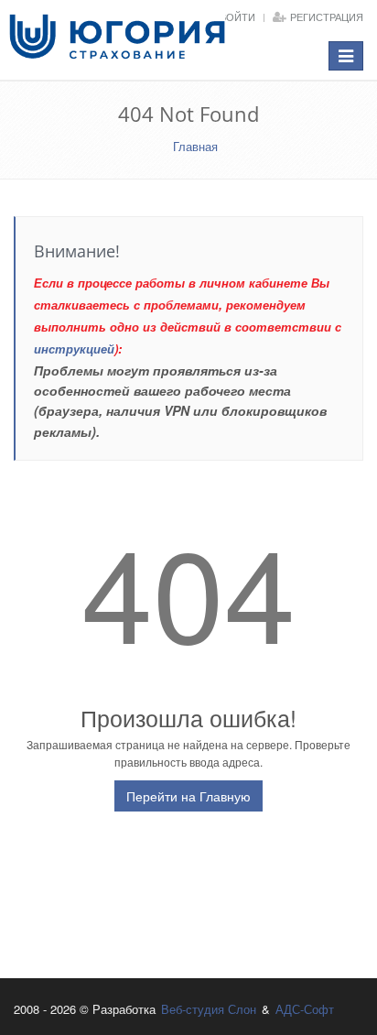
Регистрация (326, 16)
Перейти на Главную (188, 796)
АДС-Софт (304, 1009)
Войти (237, 16)
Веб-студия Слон (208, 1009)
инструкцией (74, 348)
